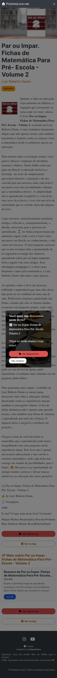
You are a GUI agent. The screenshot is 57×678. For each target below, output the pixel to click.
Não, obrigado (18, 361)
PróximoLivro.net (17, 4)
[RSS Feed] (54, 4)
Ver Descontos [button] (30, 354)
